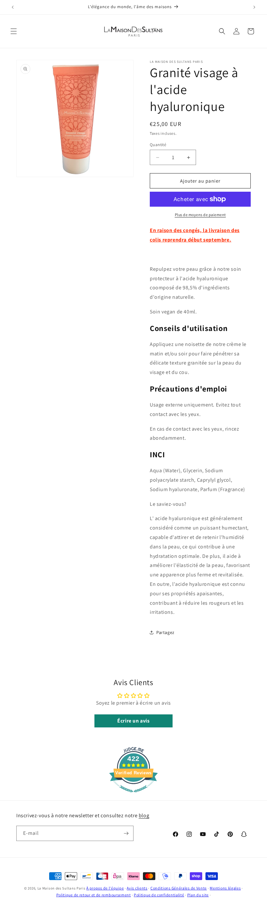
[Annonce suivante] (254, 7)
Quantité (158, 144)
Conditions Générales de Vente (178, 888)
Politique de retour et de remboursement (93, 894)
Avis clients (137, 888)
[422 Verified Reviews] (133, 795)
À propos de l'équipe (105, 888)
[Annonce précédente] (13, 7)
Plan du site (198, 894)
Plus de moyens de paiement (200, 214)
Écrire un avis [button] (133, 720)
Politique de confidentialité (159, 894)
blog (144, 815)
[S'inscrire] (126, 833)
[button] (14, 31)
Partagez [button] (165, 632)
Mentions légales (225, 888)
